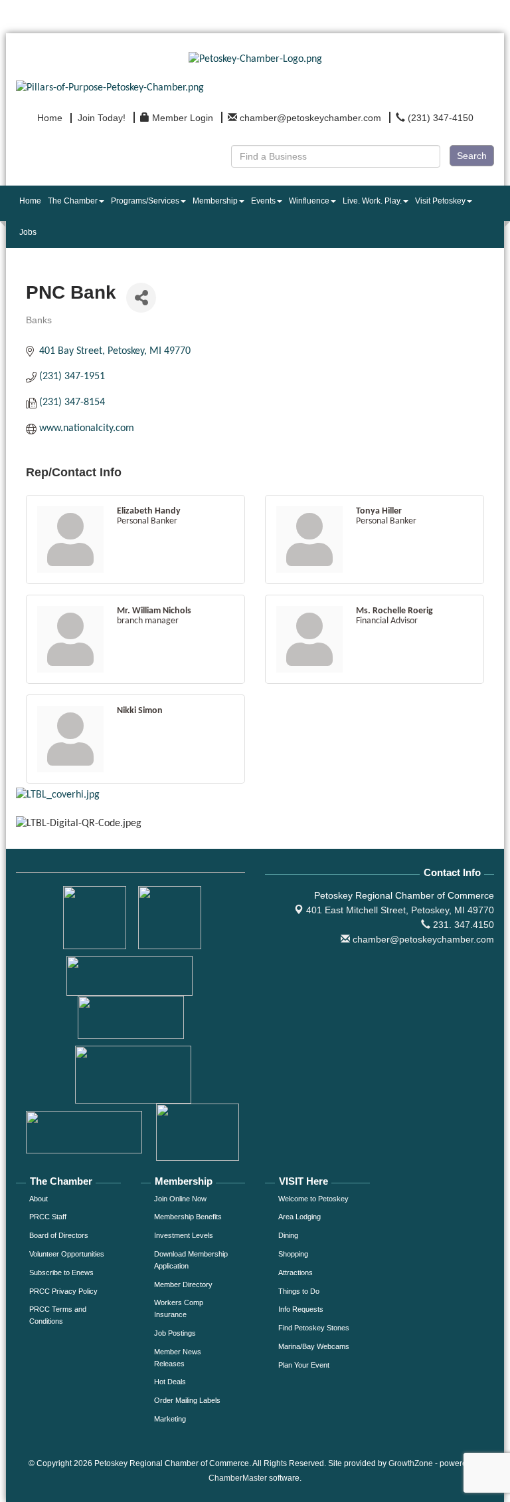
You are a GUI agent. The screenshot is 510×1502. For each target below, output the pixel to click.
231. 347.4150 (462, 924)
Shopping (293, 1254)
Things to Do (298, 1291)
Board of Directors (58, 1235)
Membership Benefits (188, 1217)
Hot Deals (170, 1382)
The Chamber (73, 201)
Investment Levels (183, 1235)
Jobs (28, 232)
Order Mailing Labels (187, 1400)
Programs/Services (145, 201)
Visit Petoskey (440, 201)
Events (263, 201)
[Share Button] (141, 298)
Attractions (295, 1273)
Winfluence (309, 201)
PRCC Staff (47, 1217)
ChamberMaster (238, 1478)
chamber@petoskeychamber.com (422, 939)
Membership (215, 201)
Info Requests (300, 1309)
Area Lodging (299, 1217)
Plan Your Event (303, 1365)
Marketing (170, 1419)
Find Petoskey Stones (313, 1328)
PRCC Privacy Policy (63, 1291)
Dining (288, 1235)
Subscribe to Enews (61, 1273)
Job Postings (175, 1333)
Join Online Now (180, 1199)
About (38, 1199)
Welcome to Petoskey (313, 1199)
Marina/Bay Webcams (313, 1346)
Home (30, 201)
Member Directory (183, 1284)
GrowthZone (410, 1463)
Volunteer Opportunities (66, 1254)
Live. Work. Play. (372, 201)
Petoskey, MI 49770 (400, 910)
